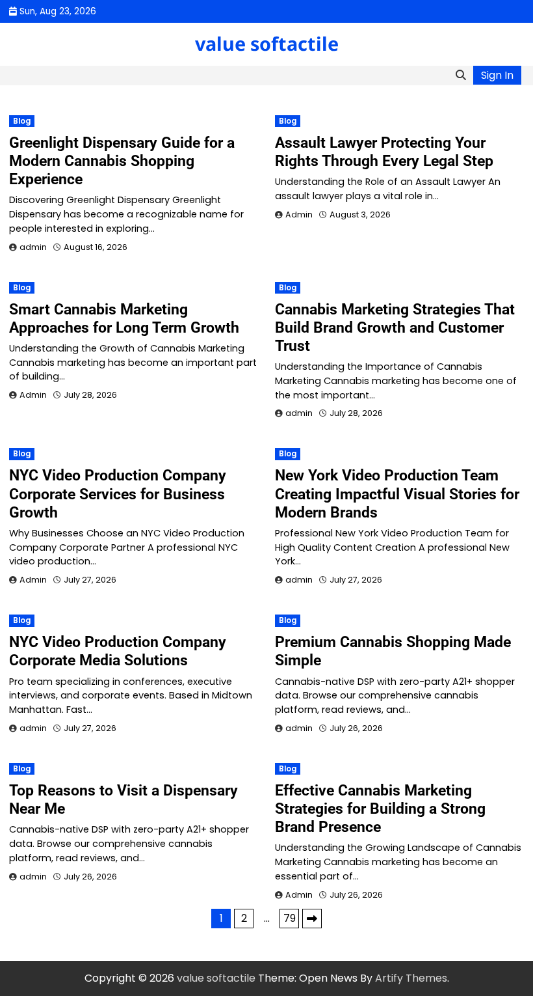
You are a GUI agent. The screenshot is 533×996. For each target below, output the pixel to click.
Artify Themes (411, 978)
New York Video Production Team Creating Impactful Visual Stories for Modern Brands (397, 493)
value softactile (267, 43)
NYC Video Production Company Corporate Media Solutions (117, 651)
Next (312, 918)
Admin (299, 214)
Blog (22, 121)
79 (289, 918)
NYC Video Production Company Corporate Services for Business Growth (117, 493)
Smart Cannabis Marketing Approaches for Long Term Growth (124, 318)
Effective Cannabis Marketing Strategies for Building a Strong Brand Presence (380, 808)
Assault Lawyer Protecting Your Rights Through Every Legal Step (384, 151)
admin (33, 247)
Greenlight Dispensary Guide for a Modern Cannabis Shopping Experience (122, 160)
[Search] (461, 75)
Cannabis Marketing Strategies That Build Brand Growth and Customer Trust (395, 327)
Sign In (497, 75)
